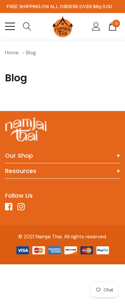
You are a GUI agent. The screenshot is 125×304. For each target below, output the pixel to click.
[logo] (62, 26)
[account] (96, 25)
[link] (26, 129)
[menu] (10, 26)
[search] (27, 25)
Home (12, 52)
